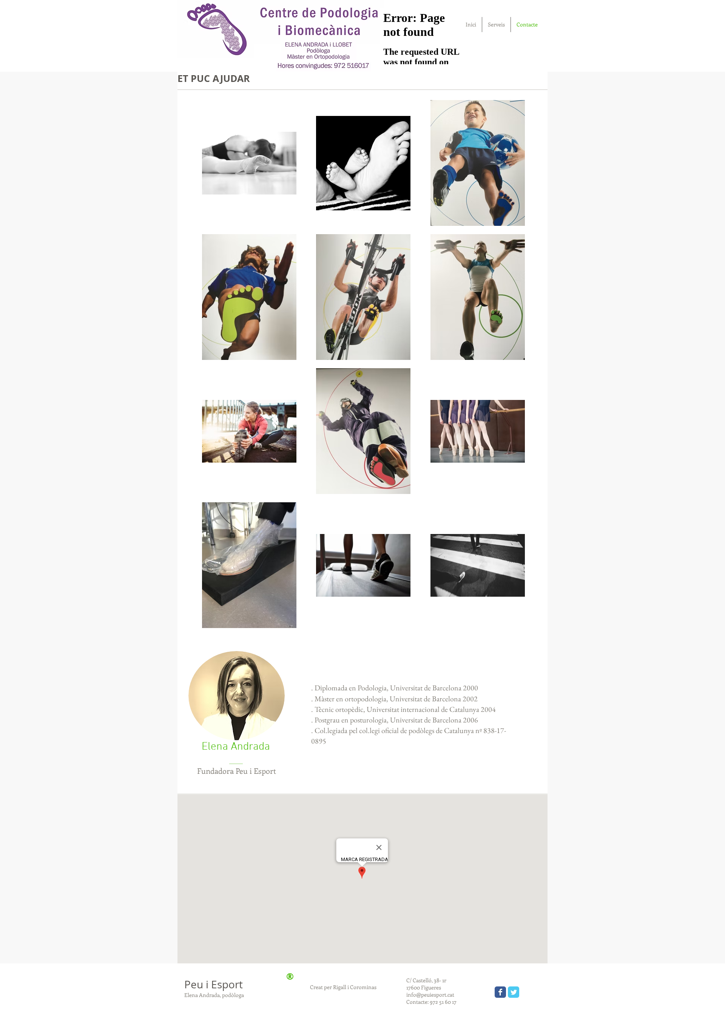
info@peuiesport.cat (430, 994)
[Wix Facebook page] (500, 992)
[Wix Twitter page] (513, 992)
